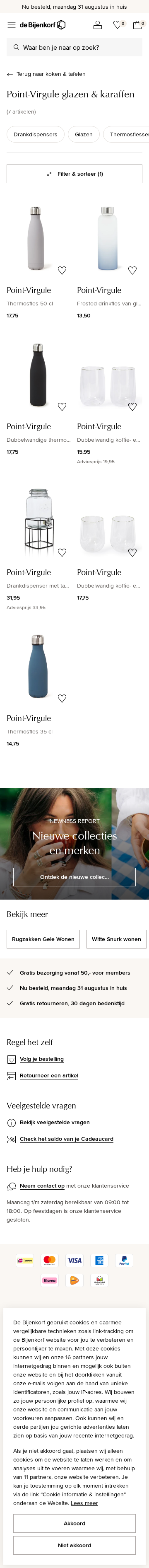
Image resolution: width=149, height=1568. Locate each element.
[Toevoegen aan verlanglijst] (62, 270)
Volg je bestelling (42, 1059)
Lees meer (84, 1503)
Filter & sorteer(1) (80, 173)
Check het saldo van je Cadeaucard (66, 1139)
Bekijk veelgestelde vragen (55, 1122)
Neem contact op (42, 1185)
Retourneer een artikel (49, 1075)
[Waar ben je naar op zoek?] (16, 47)
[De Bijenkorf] (42, 25)
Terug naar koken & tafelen (51, 73)
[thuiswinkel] (99, 1285)
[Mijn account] (98, 25)
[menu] (11, 24)
